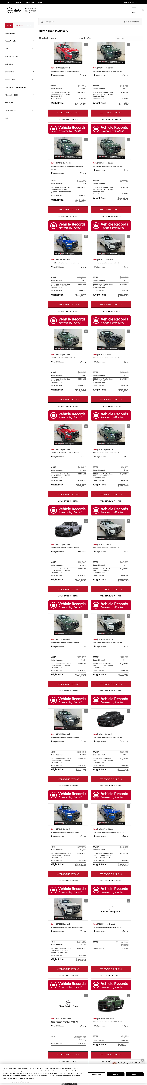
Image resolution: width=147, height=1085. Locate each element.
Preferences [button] (30, 1078)
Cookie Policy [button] (55, 1076)
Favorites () (84, 38)
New (9, 25)
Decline (115, 1074)
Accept (134, 1074)
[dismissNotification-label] (142, 1060)
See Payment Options (68, 112)
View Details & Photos (68, 119)
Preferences (96, 1074)
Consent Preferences (19, 1082)
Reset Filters (133, 22)
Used (29, 25)
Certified (19, 25)
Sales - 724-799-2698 (15, 2)
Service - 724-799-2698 (33, 2)
